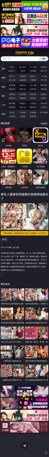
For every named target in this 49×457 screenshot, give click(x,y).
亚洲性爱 (12, 85)
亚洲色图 (22, 94)
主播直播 (33, 80)
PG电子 (12, 67)
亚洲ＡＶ (12, 76)
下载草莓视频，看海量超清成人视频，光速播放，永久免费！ (24, 233)
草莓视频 (33, 112)
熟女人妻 (12, 80)
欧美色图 (33, 94)
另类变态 (44, 89)
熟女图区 (33, 98)
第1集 (4, 239)
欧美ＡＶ (33, 76)
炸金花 (22, 71)
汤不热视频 (44, 112)
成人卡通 (33, 85)
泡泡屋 (22, 116)
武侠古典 (44, 103)
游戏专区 (44, 67)
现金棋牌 (33, 71)
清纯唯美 (22, 98)
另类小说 (22, 107)
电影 (3, 87)
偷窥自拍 (12, 94)
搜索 (43, 59)
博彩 (3, 68)
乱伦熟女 (33, 89)
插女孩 (12, 112)
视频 (3, 78)
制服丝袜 (12, 89)
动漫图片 (44, 94)
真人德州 (22, 67)
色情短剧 (33, 116)
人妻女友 (33, 103)
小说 (3, 105)
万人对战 (33, 67)
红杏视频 (12, 116)
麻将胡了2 (12, 71)
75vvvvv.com (24, 53)
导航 (3, 114)
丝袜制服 (22, 80)
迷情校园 (12, 107)
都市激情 (12, 103)
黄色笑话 (33, 107)
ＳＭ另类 (44, 80)
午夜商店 (22, 112)
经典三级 (22, 89)
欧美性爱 (44, 85)
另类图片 (44, 98)
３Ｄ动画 (44, 76)
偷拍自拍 (22, 85)
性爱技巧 (44, 107)
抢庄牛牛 (44, 71)
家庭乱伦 (22, 103)
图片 (3, 96)
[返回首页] (46, 452)
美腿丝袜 (12, 98)
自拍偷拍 (22, 76)
